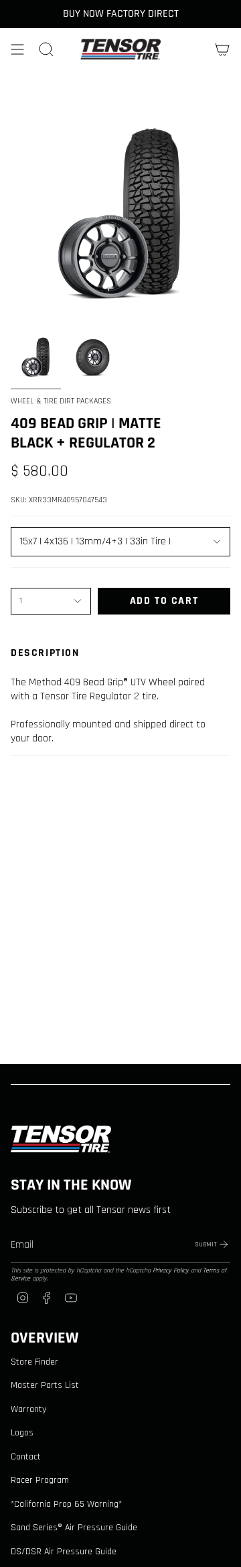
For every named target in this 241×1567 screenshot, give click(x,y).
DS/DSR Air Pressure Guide (63, 1552)
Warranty (28, 1409)
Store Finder (34, 1362)
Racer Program (40, 1480)
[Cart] (222, 49)
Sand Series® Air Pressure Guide (74, 1528)
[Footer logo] (61, 1139)
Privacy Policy (171, 1270)
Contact (26, 1457)
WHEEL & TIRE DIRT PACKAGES (61, 401)
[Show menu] (17, 49)
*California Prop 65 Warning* (66, 1504)
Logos (22, 1433)
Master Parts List (45, 1385)
